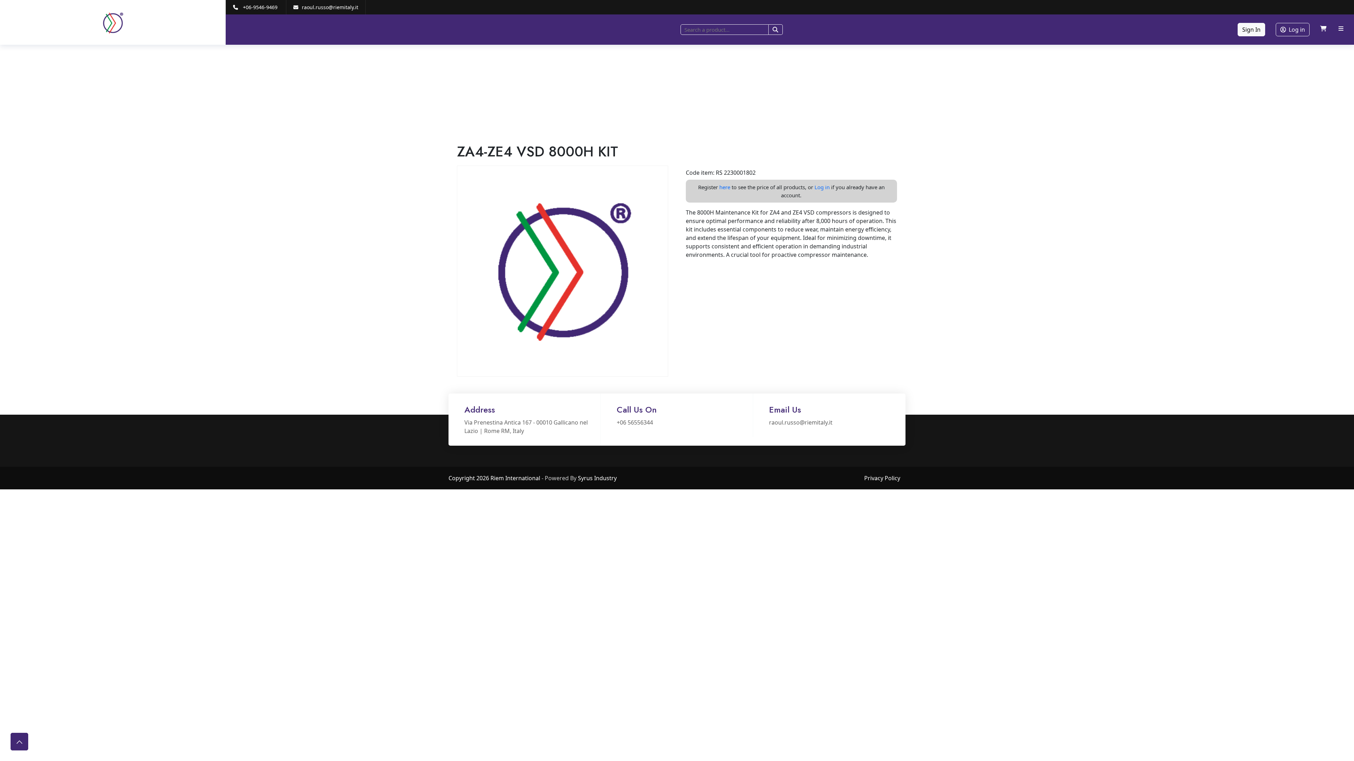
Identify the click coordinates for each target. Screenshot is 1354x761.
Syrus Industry (597, 478)
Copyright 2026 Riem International (494, 478)
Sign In (1251, 29)
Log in (1297, 29)
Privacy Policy (882, 478)
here (724, 187)
